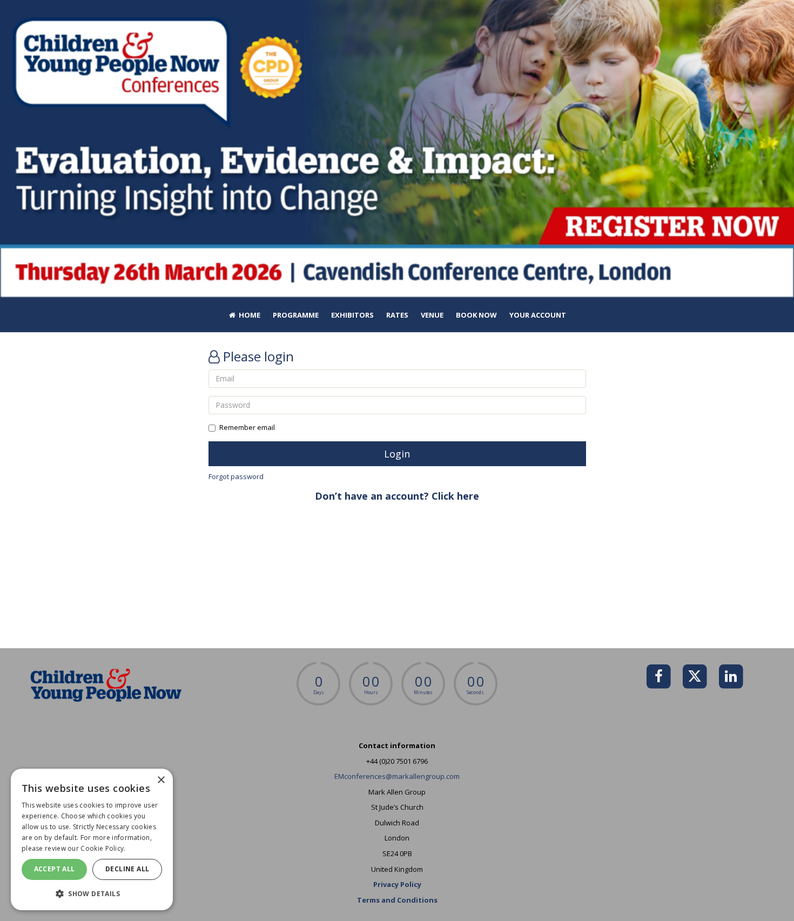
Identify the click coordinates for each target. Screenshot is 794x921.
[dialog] (92, 839)
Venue (432, 315)
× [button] (161, 780)
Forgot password (236, 476)
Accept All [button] (54, 868)
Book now (476, 315)
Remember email (247, 427)
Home (248, 315)
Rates (397, 315)
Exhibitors (352, 315)
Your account (537, 315)
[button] (92, 893)
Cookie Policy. (102, 848)
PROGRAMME (296, 315)
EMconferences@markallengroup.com (397, 776)
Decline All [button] (127, 868)
